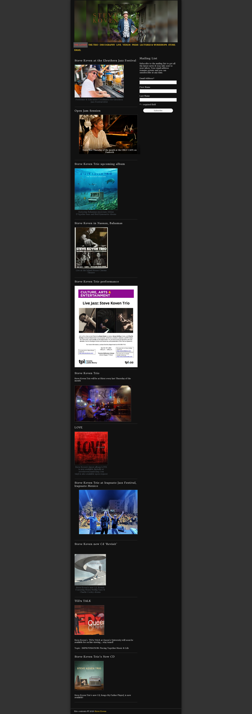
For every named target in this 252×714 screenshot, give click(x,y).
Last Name (145, 96)
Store (171, 45)
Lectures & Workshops (153, 45)
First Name (145, 87)
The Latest (80, 45)
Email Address (147, 78)
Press (135, 45)
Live (118, 45)
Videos (127, 45)
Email (77, 50)
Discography (107, 45)
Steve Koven (100, 711)
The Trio (93, 45)
